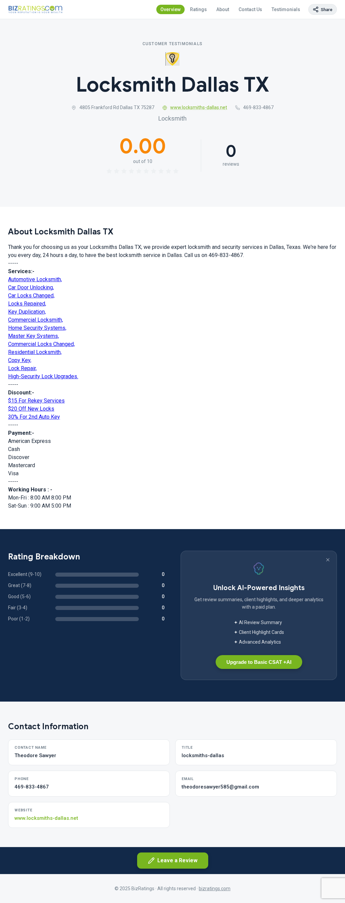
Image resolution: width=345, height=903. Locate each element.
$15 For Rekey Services (36, 400)
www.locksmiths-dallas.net (198, 107)
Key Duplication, (27, 312)
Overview (170, 9)
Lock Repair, (22, 368)
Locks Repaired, (27, 303)
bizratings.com (214, 888)
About (222, 9)
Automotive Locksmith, (35, 279)
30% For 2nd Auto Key (34, 417)
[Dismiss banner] (328, 560)
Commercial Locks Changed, (41, 344)
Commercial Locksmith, (35, 320)
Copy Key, (19, 360)
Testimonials (286, 9)
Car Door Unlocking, (31, 287)
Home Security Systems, (37, 328)
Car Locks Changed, (31, 295)
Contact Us (250, 9)
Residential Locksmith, (35, 352)
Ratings (198, 9)
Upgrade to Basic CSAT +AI (258, 662)
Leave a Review (177, 860)
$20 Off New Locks (31, 409)
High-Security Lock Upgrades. (43, 376)
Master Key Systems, (33, 336)
